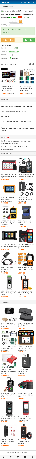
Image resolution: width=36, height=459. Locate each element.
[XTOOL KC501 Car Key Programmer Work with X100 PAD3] (9, 407)
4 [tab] (20, 10)
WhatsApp (14, 58)
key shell (18, 128)
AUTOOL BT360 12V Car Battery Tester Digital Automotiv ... (8, 222)
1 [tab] (12, 10)
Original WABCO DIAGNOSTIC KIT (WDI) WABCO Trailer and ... (25, 199)
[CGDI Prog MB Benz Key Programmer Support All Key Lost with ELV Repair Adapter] (9, 361)
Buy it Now (8, 40)
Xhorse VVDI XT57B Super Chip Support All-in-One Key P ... (25, 325)
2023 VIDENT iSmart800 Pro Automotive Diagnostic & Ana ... (9, 246)
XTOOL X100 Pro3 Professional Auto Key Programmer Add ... (24, 418)
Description (4, 99)
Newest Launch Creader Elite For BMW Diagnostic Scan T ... (25, 292)
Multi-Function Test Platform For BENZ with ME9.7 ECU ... (8, 325)
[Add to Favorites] (20, 21)
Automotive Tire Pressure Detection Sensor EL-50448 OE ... (25, 441)
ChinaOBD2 (14, 452)
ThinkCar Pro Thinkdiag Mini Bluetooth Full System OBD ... (25, 395)
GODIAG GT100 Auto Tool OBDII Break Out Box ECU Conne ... (8, 88)
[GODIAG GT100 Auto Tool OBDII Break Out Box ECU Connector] (9, 76)
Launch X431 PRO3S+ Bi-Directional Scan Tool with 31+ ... (9, 176)
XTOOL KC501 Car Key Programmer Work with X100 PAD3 (8, 418)
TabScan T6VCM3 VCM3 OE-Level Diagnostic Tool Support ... (25, 222)
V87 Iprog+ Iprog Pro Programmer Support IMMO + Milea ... (26, 88)
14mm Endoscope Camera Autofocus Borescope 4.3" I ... (26, 176)
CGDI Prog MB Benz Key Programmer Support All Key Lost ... (8, 371)
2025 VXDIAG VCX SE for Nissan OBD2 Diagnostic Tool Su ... (8, 292)
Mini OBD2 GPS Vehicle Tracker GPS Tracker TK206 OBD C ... (25, 371)
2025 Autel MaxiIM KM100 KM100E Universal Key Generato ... (26, 246)
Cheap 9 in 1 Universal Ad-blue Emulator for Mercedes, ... (9, 269)
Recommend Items (6, 153)
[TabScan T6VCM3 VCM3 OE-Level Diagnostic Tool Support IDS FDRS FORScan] (26, 212)
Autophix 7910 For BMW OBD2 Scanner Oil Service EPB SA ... (25, 269)
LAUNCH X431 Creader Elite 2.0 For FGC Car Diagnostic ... (25, 348)
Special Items (5, 302)
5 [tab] (22, 10)
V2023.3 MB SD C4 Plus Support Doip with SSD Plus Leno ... (8, 348)
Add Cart (29, 40)
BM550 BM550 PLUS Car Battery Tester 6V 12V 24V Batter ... (9, 395)
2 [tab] (15, 10)
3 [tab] (17, 10)
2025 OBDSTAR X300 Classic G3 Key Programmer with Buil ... (8, 199)
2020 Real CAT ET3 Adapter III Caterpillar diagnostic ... (7, 441)
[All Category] (21, 2)
